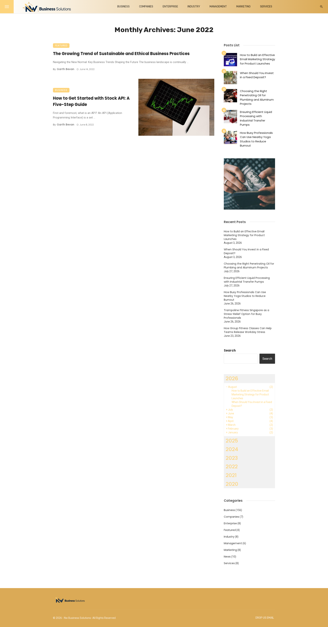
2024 (232, 449)
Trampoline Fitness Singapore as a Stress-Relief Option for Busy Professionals (246, 314)
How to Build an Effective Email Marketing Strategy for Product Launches (257, 59)
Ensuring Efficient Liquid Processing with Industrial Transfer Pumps (256, 118)
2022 (232, 466)
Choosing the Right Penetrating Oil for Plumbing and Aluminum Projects (257, 97)
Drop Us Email (264, 617)
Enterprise (170, 6)
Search (230, 350)
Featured (61, 45)
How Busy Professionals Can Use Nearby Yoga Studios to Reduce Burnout (256, 139)
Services (266, 6)
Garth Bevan (65, 69)
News (227, 556)
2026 (232, 378)
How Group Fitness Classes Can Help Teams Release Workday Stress (248, 330)
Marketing (243, 6)
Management (218, 6)
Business (123, 6)
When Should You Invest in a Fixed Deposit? (257, 75)
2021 (231, 475)
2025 (232, 440)
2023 (232, 458)
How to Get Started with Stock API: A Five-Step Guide (91, 101)
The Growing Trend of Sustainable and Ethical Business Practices (121, 54)
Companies (146, 6)
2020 (232, 484)
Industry (194, 6)
